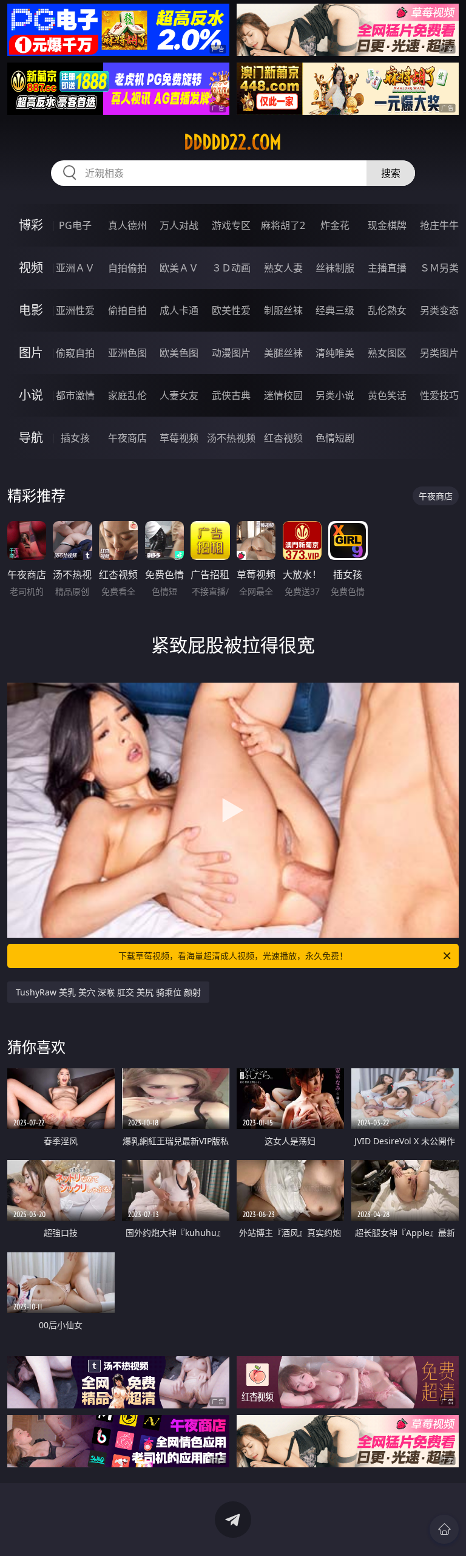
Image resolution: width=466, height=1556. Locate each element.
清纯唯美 (335, 353)
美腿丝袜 (283, 353)
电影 (31, 310)
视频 (31, 267)
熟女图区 (387, 353)
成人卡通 (179, 310)
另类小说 (335, 395)
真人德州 (127, 225)
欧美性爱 (231, 310)
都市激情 (75, 395)
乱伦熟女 (387, 310)
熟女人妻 (283, 268)
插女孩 (75, 438)
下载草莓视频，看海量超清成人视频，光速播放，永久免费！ (233, 955)
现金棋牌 (387, 225)
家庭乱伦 (127, 395)
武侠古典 (231, 395)
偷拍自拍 (127, 310)
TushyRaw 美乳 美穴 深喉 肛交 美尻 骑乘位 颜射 (108, 992)
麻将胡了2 (283, 225)
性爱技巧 (439, 395)
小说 (31, 395)
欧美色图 (179, 353)
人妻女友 (179, 395)
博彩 (31, 225)
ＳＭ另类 (439, 268)
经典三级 (335, 310)
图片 (31, 352)
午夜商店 (127, 438)
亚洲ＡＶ (75, 268)
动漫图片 (231, 353)
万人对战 (179, 225)
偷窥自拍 (75, 353)
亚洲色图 (127, 353)
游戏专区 (231, 225)
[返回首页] (444, 1529)
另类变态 (439, 310)
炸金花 (335, 225)
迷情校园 (283, 395)
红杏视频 (283, 438)
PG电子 (75, 225)
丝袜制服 (335, 268)
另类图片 (439, 353)
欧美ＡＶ (179, 268)
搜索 (390, 173)
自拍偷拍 (127, 268)
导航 (31, 437)
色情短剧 (335, 438)
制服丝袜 (283, 310)
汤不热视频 (231, 438)
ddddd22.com (233, 142)
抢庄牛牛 (439, 225)
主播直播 (387, 268)
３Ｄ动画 (231, 268)
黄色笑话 (387, 395)
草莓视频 (179, 438)
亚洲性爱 (75, 310)
